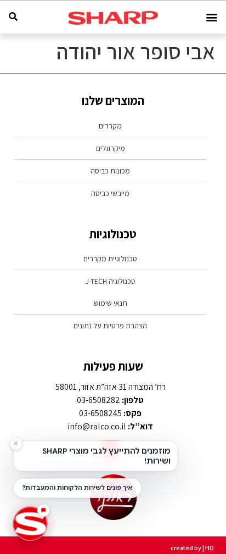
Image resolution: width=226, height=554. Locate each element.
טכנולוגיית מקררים (110, 259)
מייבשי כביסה (110, 193)
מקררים (110, 126)
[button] (211, 17)
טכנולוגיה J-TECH (110, 281)
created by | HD (192, 548)
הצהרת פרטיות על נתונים (110, 326)
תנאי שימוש (110, 303)
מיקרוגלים (110, 148)
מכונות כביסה (110, 171)
